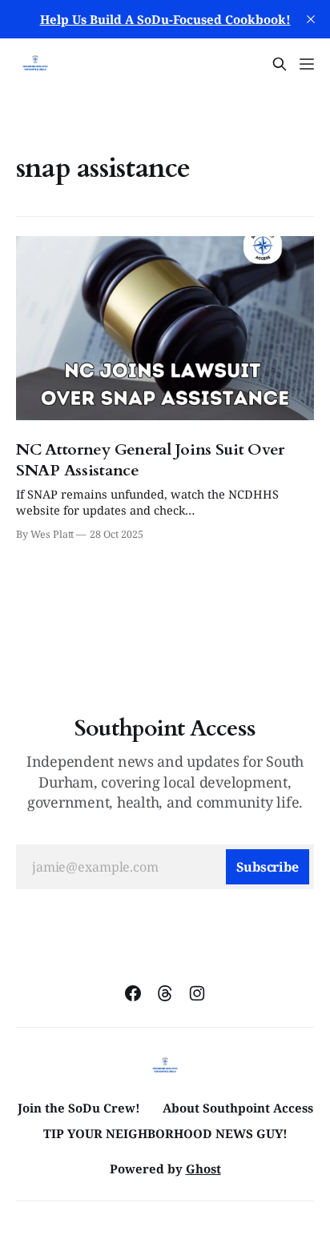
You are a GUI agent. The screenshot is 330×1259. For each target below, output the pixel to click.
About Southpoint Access (238, 1108)
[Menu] (307, 64)
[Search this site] (279, 64)
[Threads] (165, 993)
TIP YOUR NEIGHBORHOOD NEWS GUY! (165, 1133)
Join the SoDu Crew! (79, 1108)
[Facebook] (133, 993)
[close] (311, 19)
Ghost (203, 1169)
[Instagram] (197, 993)
